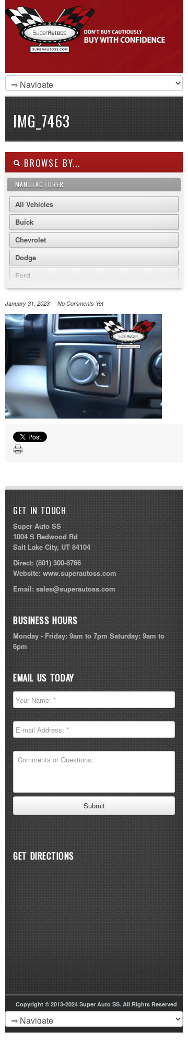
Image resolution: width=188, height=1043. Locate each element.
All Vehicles (34, 204)
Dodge (25, 257)
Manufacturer (39, 184)
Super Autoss (91, 48)
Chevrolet (30, 240)
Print (18, 449)
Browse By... (50, 162)
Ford (22, 275)
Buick (24, 222)
